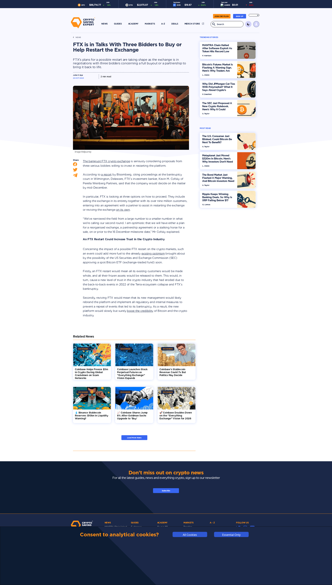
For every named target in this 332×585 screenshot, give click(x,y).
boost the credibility (140, 311)
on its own (123, 209)
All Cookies (190, 535)
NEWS (78, 37)
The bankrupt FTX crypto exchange (106, 161)
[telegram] (75, 176)
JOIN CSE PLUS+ (221, 16)
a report (106, 174)
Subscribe (166, 491)
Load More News (134, 438)
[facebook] (75, 165)
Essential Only (231, 535)
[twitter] (75, 170)
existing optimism (153, 253)
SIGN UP (239, 16)
